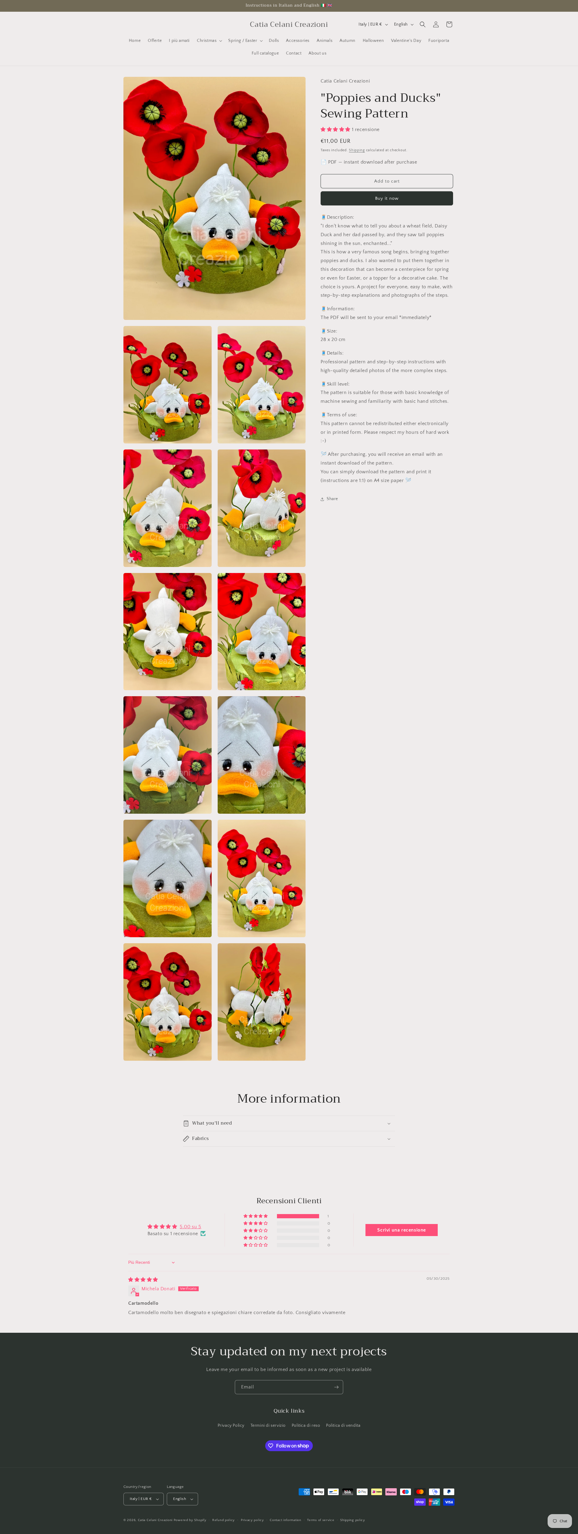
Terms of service (320, 1520)
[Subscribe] (336, 1387)
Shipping (357, 150)
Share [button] (332, 498)
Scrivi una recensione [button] (401, 1230)
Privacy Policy (231, 1425)
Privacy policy (252, 1520)
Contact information (285, 1520)
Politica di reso (306, 1425)
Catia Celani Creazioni (155, 1520)
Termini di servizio (268, 1425)
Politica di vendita (343, 1425)
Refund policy (223, 1520)
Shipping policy (352, 1520)
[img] (143, 1279)
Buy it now (387, 198)
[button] (209, 40)
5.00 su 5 (190, 1226)
